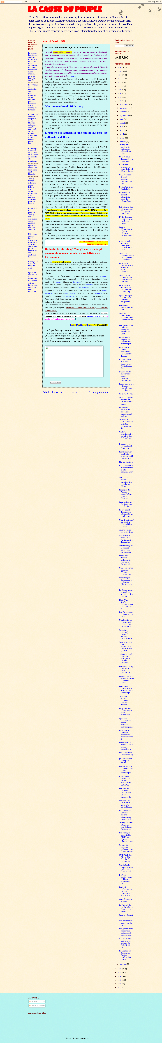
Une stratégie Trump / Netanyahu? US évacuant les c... (125, 245)
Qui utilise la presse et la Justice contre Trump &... (126, 539)
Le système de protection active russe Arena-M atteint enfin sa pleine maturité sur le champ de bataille (33, 97)
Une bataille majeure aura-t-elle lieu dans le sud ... (126, 868)
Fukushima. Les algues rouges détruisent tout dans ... (126, 210)
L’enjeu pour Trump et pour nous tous (126, 159)
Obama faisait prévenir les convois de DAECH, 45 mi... (125, 943)
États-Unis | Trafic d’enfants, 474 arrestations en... (126, 604)
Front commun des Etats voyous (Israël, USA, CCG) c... (126, 455)
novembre (124, 108)
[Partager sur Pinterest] (60, 382)
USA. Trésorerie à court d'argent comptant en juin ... (125, 179)
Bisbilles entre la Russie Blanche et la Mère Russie (126, 679)
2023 (120, 79)
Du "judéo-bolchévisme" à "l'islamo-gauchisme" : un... (125, 879)
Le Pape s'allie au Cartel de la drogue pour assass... (126, 908)
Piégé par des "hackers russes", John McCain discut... (125, 494)
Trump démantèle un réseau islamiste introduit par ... (126, 232)
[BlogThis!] (53, 382)
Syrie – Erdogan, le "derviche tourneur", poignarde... (126, 298)
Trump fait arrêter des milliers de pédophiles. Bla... (125, 149)
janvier (123, 964)
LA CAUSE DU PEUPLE (65, 10)
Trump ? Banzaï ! (126, 916)
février (123, 142)
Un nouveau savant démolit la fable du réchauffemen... (126, 198)
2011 (120, 988)
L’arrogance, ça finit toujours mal (32, 265)
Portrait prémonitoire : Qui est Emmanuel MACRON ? (126, 891)
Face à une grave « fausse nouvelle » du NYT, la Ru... (126, 387)
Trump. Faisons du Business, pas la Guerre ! (126, 504)
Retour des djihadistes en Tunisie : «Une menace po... (126, 689)
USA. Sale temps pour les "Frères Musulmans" (126, 571)
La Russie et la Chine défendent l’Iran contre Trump (125, 352)
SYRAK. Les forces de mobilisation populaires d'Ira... (125, 482)
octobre (123, 112)
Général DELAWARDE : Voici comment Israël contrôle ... (126, 317)
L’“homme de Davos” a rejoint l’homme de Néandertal (125, 815)
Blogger (93, 1038)
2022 (120, 82)
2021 (120, 86)
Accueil (76, 392)
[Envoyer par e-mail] (51, 382)
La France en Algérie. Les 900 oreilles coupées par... (126, 341)
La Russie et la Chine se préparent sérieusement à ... (126, 735)
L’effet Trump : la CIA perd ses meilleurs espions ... (126, 220)
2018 (120, 97)
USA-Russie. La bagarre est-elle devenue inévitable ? (125, 623)
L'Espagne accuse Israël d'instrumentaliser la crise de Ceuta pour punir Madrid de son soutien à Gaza (33, 245)
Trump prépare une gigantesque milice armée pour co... (125, 646)
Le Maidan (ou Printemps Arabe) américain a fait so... (125, 955)
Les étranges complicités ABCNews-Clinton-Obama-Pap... (126, 837)
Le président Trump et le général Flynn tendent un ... (126, 513)
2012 (120, 984)
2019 (120, 94)
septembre (124, 115)
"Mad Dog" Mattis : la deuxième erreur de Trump (124, 700)
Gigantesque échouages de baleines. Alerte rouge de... (125, 582)
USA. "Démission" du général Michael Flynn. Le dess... (126, 523)
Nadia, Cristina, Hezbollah (126, 188)
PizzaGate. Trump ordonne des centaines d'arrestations (126, 560)
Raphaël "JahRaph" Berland (82, 325)
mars (122, 138)
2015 (120, 972)
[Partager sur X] (56, 382)
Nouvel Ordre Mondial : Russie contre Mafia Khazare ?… (126, 364)
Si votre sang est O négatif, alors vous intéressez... (126, 549)
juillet (122, 123)
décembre (124, 104)
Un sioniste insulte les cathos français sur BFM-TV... (125, 780)
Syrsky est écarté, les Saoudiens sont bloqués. (32, 170)
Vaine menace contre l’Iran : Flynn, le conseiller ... (126, 746)
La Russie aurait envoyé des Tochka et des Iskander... (126, 593)
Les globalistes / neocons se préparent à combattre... (126, 932)
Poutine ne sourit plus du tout (126, 307)
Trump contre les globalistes (126, 531)
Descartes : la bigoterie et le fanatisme (126, 446)
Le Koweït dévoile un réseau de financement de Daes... (125, 412)
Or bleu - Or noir (126, 394)
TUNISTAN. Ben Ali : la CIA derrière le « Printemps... (125, 858)
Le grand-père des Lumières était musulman (125, 711)
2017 (120, 101)
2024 (120, 75)
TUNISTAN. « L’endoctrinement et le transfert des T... (126, 424)
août (122, 119)
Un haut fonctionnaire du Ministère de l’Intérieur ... (126, 436)
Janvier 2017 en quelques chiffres (125, 761)
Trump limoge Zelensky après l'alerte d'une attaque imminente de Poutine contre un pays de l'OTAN (32, 191)
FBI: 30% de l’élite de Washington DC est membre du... (125, 793)
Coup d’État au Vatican (125, 900)
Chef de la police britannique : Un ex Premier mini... (126, 401)
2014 (120, 976)
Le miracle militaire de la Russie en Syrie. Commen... (126, 267)
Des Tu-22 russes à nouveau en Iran (126, 614)
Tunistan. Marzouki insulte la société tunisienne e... (126, 634)
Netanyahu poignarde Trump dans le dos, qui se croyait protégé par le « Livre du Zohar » (32, 218)
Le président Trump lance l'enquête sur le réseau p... (125, 288)
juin (122, 127)
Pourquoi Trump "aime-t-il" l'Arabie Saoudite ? (126, 669)
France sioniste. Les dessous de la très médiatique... (126, 769)
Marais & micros (126, 462)
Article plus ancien (99, 392)
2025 (120, 71)
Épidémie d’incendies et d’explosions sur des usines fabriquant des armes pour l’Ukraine (33, 281)
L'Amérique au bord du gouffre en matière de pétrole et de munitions (33, 154)
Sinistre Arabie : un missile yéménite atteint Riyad (126, 804)
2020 (120, 90)
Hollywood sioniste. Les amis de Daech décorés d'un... (126, 168)
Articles (33, 1001)
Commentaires (37, 1006)
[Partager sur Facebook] (58, 382)
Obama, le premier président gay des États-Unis (126, 848)
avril (122, 134)
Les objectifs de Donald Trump (126, 754)
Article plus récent (52, 392)
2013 (120, 980)
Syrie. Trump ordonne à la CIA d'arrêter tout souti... (125, 278)
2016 (120, 969)
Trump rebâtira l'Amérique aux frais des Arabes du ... (126, 826)
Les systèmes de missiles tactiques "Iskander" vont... (126, 329)
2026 (120, 67)
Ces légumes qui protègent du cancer (126, 923)
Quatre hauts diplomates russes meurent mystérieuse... (126, 376)
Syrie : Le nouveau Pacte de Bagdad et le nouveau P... (126, 256)
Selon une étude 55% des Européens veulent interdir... (126, 658)
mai (122, 130)
